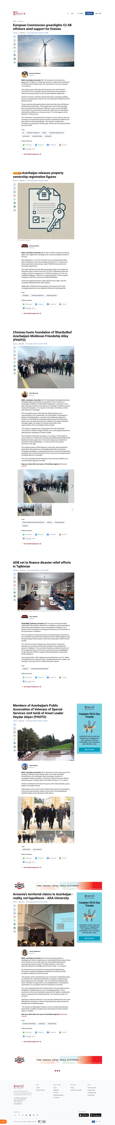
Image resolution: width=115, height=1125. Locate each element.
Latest (38, 1087)
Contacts (55, 1092)
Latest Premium (40, 1090)
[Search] (68, 13)
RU (99, 1121)
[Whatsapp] (15, 1115)
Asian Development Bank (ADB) (39, 668)
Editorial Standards (58, 1095)
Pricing (72, 1087)
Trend (23, 86)
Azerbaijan (25, 295)
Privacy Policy (91, 1090)
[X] (22, 1115)
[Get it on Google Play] (95, 1115)
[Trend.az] (19, 13)
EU (23, 132)
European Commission (33, 132)
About (55, 1087)
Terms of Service (92, 1087)
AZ (96, 1121)
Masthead (56, 1090)
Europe (44, 132)
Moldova (49, 522)
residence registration (38, 295)
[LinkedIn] (33, 1115)
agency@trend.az (18, 1103)
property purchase (51, 295)
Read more (31, 75)
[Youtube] (26, 1115)
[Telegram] (30, 1115)
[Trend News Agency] (18, 1086)
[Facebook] (18, 1115)
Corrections (56, 1097)
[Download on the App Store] (84, 1115)
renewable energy (37, 136)
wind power (48, 136)
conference (42, 1023)
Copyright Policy (92, 1092)
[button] (14, 36)
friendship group (59, 522)
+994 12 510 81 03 (18, 1101)
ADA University (52, 1023)
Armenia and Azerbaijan (29, 1023)
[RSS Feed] (37, 1115)
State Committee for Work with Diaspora (33, 522)
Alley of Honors (37, 849)
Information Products (76, 1090)
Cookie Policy (91, 1095)
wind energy (26, 136)
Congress (25, 525)
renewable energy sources (57, 132)
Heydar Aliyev (26, 849)
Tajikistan (25, 668)
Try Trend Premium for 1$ (32, 154)
